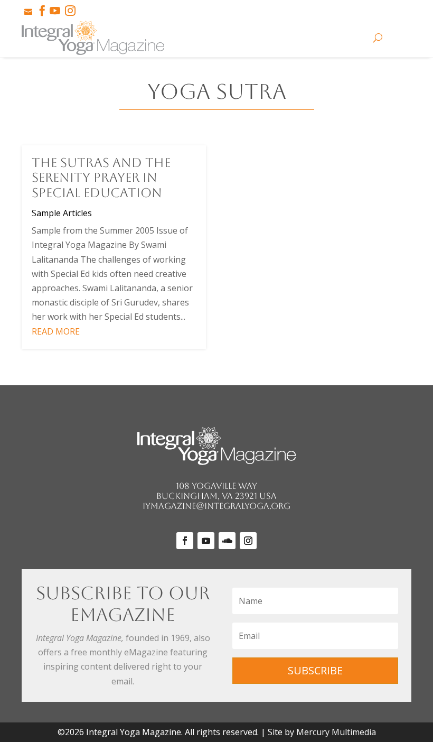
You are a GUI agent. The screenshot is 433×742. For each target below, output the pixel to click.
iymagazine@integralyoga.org (216, 506)
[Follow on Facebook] (184, 540)
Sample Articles (62, 213)
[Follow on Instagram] (248, 540)
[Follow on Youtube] (205, 540)
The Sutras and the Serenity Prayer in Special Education (101, 178)
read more (56, 331)
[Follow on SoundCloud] (227, 540)
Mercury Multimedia (336, 732)
